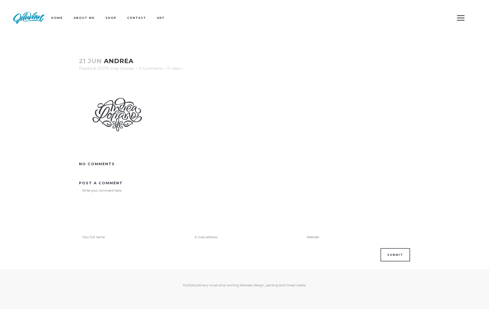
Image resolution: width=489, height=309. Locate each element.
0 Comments (151, 68)
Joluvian (127, 68)
